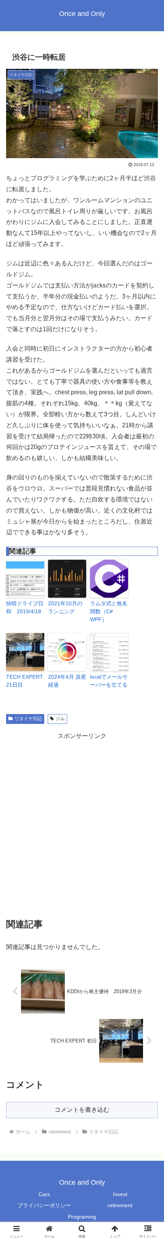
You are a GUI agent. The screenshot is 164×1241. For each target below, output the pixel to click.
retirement (120, 1205)
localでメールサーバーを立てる (109, 681)
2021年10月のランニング (65, 607)
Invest (120, 1194)
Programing (82, 1217)
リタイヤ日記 (28, 718)
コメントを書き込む (82, 1109)
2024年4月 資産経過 (67, 681)
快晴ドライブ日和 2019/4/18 (24, 607)
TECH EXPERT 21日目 (24, 681)
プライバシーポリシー (44, 1205)
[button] (148, 1023)
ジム (60, 718)
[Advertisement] (82, 823)
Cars (44, 1194)
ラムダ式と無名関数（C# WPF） (108, 611)
